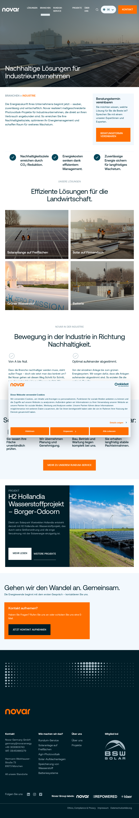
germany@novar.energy (18, 743)
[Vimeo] (41, 794)
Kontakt (127, 9)
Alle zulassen (109, 431)
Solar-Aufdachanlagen (52, 759)
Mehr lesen (20, 553)
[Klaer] (126, 796)
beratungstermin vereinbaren (111, 135)
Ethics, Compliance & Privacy (81, 808)
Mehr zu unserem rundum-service (69, 465)
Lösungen (32, 8)
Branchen (45, 8)
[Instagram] (35, 794)
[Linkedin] (29, 794)
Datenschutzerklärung (121, 808)
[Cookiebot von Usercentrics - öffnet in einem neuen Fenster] (117, 385)
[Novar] (83, 796)
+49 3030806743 (14, 747)
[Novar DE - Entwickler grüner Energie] (10, 9)
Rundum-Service (58, 9)
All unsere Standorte (16, 774)
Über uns (86, 9)
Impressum (103, 808)
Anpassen (68, 431)
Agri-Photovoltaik (49, 754)
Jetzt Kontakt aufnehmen (29, 629)
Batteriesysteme (48, 772)
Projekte (77, 8)
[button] (97, 9)
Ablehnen (29, 431)
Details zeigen (116, 422)
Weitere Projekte (45, 553)
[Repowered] (105, 796)
